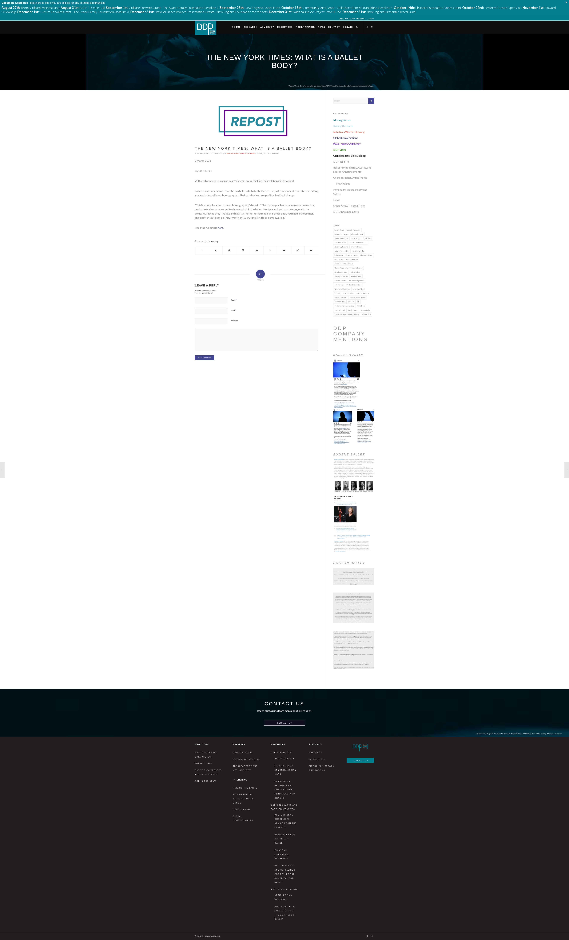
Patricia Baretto (363, 293)
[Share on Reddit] (298, 250)
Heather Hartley (341, 272)
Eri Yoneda (339, 255)
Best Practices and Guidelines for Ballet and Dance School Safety (285, 874)
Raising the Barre (343, 126)
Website (234, 320)
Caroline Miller (340, 243)
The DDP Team (204, 764)
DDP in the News (205, 781)
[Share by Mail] (311, 250)
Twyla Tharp (366, 314)
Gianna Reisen (352, 259)
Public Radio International (344, 306)
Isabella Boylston (341, 276)
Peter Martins (340, 302)
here (220, 227)
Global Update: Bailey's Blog (349, 155)
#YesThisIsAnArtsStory (347, 143)
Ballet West (355, 238)
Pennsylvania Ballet (357, 297)
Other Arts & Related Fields (349, 205)
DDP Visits (339, 149)
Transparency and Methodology (245, 768)
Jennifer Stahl (355, 276)
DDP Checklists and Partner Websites (284, 807)
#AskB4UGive (317, 759)
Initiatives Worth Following (241, 154)
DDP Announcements (346, 211)
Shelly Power (353, 310)
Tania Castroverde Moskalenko (347, 314)
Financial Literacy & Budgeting (282, 854)
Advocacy (315, 753)
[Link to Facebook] (367, 27)
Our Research (242, 753)
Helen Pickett (355, 272)
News (259, 154)
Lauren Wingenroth (357, 281)
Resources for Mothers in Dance (285, 839)
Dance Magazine (358, 251)
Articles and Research (283, 897)
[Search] (357, 27)
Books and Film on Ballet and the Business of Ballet (285, 913)
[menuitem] (352, 18)
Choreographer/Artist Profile (350, 177)
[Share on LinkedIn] (256, 250)
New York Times (359, 289)
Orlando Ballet (348, 293)
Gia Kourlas (339, 259)
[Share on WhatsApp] (229, 250)
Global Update (284, 759)
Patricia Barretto (341, 297)
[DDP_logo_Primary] (205, 28)
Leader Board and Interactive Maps (285, 770)
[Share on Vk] (284, 250)
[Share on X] (215, 250)
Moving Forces (342, 120)
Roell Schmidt (340, 310)
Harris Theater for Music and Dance (348, 268)
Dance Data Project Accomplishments (208, 772)
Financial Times (352, 255)
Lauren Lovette (340, 281)
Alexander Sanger (342, 234)
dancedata (272, 154)
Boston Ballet (349, 563)
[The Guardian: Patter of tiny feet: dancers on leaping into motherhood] (2, 470)
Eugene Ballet (349, 454)
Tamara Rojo (365, 310)
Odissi (337, 293)
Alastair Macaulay (353, 230)
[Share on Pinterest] (243, 250)
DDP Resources (281, 753)
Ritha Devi (361, 306)
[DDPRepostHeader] (256, 121)
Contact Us (284, 723)
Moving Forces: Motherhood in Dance (243, 799)
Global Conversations (345, 137)
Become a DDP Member (352, 18)
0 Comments (216, 154)
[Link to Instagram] (372, 27)
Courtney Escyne (341, 247)
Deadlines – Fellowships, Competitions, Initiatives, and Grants (285, 789)
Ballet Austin (348, 354)
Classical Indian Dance (357, 243)
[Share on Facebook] (202, 250)
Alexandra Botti (357, 234)
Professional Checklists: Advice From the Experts (286, 821)
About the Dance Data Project (206, 755)
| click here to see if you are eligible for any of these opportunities (53, 2)
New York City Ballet (342, 289)
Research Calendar (246, 759)
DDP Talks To (341, 161)
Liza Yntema (339, 285)
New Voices (343, 183)
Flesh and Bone (366, 255)
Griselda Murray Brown (344, 264)
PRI (358, 302)
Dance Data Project (342, 251)
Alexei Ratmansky (341, 238)
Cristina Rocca (356, 247)
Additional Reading (284, 889)
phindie (351, 302)
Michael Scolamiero (353, 285)
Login (371, 18)
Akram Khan (339, 230)
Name (233, 300)
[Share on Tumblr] (270, 250)
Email (233, 310)
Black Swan (367, 238)
